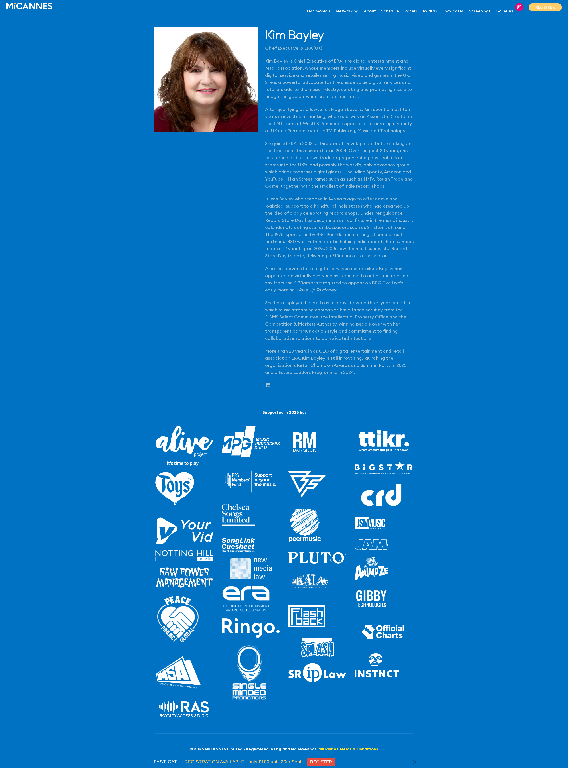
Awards (429, 11)
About (370, 11)
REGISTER (545, 7)
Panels (410, 11)
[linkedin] (268, 385)
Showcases (453, 11)
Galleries (504, 11)
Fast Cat (165, 761)
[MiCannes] (29, 6)
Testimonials (318, 11)
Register (321, 762)
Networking (347, 11)
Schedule (390, 11)
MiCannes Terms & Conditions (348, 749)
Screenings (479, 11)
